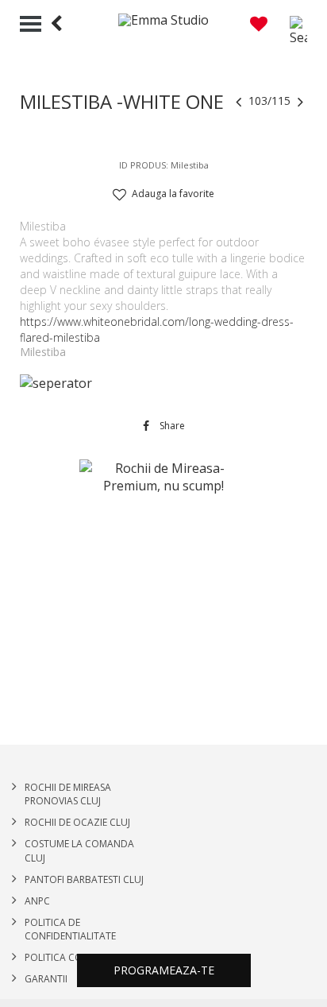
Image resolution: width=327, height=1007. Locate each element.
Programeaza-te (163, 970)
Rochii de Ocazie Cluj (77, 822)
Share (171, 426)
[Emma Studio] (163, 21)
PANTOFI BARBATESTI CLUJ (84, 879)
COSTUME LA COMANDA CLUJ (79, 850)
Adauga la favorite (173, 193)
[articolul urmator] (300, 100)
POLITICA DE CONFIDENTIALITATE (70, 929)
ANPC (37, 901)
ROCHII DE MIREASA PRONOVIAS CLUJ (68, 794)
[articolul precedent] (238, 100)
